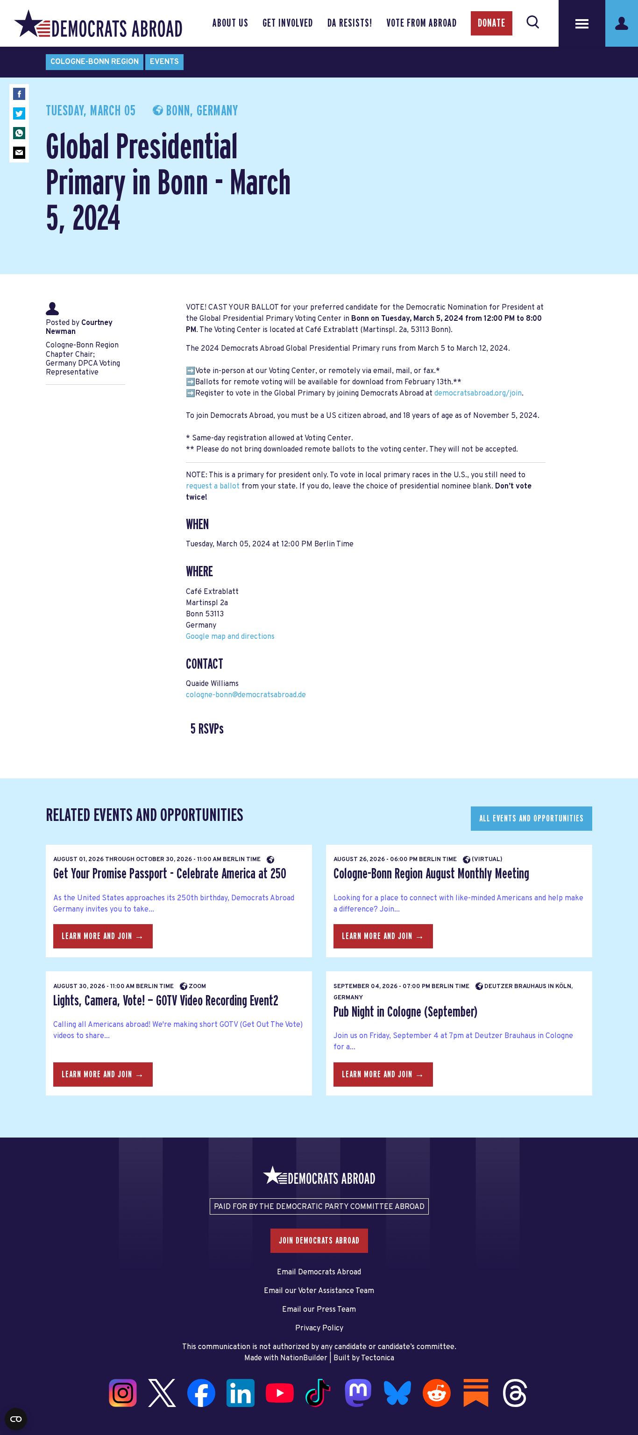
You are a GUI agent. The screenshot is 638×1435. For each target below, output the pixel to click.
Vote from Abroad (421, 23)
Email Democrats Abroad (319, 1272)
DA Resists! (349, 23)
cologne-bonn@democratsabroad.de (246, 695)
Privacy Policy (319, 1328)
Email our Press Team (319, 1310)
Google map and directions (230, 637)
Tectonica (377, 1358)
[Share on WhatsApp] (19, 133)
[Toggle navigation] (582, 23)
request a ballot (213, 486)
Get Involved (287, 23)
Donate (491, 23)
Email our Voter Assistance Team (319, 1291)
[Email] (19, 153)
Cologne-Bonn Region (94, 62)
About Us (230, 23)
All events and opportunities (531, 818)
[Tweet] (19, 113)
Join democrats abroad (319, 1240)
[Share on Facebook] (19, 94)
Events (164, 62)
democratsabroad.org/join (478, 393)
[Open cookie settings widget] (16, 1419)
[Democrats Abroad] (98, 23)
